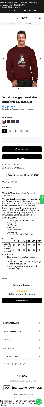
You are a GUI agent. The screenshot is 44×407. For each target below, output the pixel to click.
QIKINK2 (15, 182)
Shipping (15, 109)
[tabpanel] (22, 58)
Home (3, 24)
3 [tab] (22, 88)
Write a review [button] (22, 300)
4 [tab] (23, 88)
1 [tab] (18, 88)
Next (41, 59)
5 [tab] (25, 88)
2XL (27, 131)
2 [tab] (20, 88)
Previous (3, 59)
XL (21, 131)
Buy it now (22, 157)
